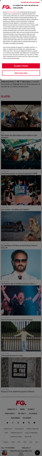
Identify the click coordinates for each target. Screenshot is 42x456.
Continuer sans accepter (30, 2)
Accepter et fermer (21, 66)
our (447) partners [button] (13, 12)
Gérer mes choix (21, 73)
